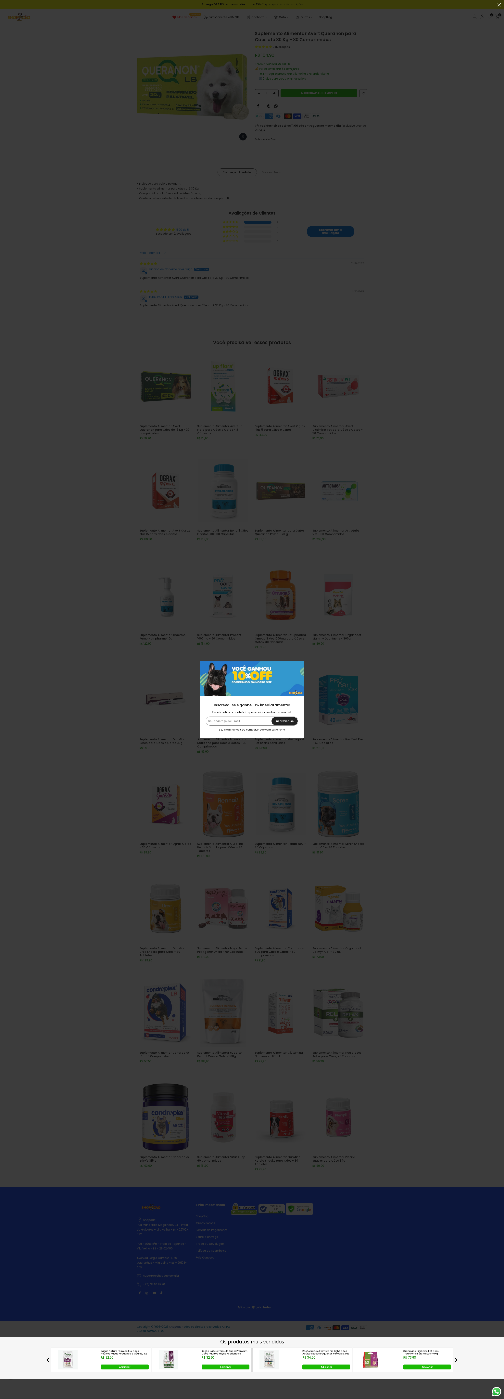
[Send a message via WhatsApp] (496, 1391)
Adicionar (124, 1367)
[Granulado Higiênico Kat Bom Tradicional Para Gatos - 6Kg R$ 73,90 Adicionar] (370, 1368)
